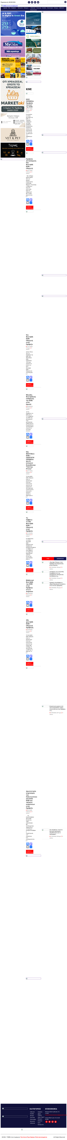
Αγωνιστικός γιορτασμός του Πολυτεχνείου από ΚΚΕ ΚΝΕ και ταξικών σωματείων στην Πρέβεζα (31, 799)
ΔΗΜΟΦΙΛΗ (60, 558)
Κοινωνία (20, 8)
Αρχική (5, 8)
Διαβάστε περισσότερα (30, 148)
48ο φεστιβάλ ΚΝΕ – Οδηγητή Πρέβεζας (29, 623)
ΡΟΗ (48, 558)
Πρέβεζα (13, 8)
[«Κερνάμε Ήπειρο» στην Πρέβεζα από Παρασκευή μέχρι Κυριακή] (45, 562)
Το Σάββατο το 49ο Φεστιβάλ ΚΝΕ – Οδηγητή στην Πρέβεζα (29, 524)
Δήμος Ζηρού (41, 1117)
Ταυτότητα (23, 1137)
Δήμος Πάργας (40, 1114)
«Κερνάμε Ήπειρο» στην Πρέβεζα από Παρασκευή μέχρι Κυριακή (56, 563)
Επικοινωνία (33, 10)
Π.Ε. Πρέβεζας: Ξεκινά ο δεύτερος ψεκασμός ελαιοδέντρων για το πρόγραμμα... (56, 832)
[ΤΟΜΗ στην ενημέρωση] (9, 6)
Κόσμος (56, 8)
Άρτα (39, 1122)
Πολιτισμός (50, 8)
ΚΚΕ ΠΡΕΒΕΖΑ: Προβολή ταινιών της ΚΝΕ (30, 103)
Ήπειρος (26, 8)
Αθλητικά (32, 8)
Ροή (9, 8)
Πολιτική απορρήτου (41, 1137)
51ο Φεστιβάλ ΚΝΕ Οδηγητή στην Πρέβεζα (29, 339)
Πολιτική (38, 8)
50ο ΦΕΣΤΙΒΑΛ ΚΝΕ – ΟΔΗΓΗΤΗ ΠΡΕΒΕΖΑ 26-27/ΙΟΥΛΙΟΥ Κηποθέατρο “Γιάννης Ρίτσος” (31, 460)
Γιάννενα (40, 1121)
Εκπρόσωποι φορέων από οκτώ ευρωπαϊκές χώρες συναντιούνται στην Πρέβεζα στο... (57, 708)
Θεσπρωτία (41, 1124)
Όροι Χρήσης (31, 1137)
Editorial (61, 8)
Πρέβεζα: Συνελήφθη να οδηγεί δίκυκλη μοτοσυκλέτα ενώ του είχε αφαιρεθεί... (57, 584)
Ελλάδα (44, 8)
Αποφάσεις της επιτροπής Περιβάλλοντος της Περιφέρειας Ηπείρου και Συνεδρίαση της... (57, 574)
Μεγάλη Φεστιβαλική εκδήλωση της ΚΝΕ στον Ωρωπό (31, 399)
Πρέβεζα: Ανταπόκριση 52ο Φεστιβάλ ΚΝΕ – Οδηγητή (31, 163)
